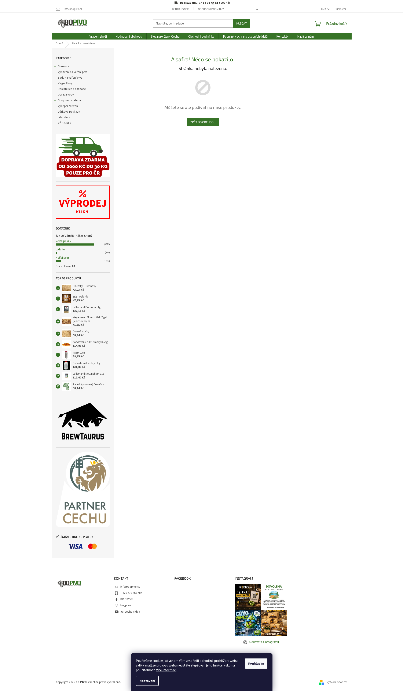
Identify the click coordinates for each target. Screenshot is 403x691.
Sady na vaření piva (70, 78)
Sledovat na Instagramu (264, 642)
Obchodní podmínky (211, 9)
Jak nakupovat (180, 9)
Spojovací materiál (69, 100)
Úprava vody (66, 95)
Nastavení (147, 681)
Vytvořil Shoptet (337, 682)
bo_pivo (125, 605)
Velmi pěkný (63, 241)
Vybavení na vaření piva (72, 72)
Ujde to (60, 249)
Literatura (64, 117)
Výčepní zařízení (68, 106)
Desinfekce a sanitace (72, 89)
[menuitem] (98, 36)
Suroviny (63, 66)
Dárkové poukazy (69, 112)
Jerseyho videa (130, 612)
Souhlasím (256, 663)
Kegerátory (65, 83)
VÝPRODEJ (64, 123)
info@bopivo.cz (130, 587)
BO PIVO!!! (126, 599)
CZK (324, 9)
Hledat (241, 23)
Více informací (166, 670)
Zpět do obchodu (202, 122)
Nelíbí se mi (63, 258)
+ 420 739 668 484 (131, 593)
